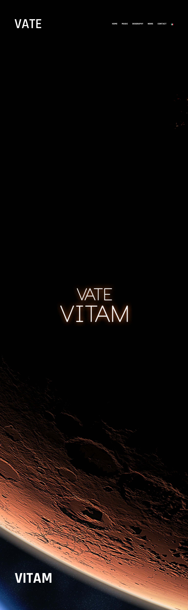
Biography (137, 23)
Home (114, 23)
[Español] (172, 23)
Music (125, 23)
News (150, 23)
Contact (162, 23)
